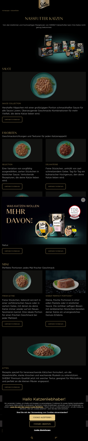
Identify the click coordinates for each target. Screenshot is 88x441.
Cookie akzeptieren (42, 417)
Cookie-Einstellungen (42, 430)
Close (83, 200)
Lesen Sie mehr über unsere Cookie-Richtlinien (27, 407)
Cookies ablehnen (42, 424)
